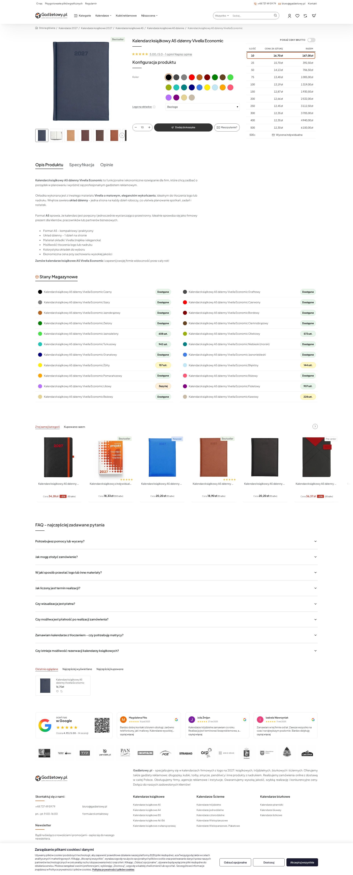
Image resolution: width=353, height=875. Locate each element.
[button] (122, 135)
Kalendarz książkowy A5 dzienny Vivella (214, 483)
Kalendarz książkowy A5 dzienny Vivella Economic (70, 681)
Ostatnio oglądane (46, 669)
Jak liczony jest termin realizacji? (57, 588)
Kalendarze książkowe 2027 (96, 28)
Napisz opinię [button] (183, 54)
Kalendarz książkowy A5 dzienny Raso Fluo (162, 483)
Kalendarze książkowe (149, 796)
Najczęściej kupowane (110, 669)
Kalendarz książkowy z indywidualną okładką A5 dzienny (111, 483)
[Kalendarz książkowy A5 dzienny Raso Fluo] (162, 457)
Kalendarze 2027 (68, 28)
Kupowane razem (74, 426)
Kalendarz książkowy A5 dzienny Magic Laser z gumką (59, 483)
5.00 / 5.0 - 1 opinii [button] (162, 54)
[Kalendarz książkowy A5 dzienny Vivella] (213, 457)
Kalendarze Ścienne (210, 796)
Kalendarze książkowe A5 (130, 28)
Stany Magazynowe (59, 276)
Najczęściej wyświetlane (77, 669)
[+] (149, 127)
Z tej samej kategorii (47, 426)
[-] (136, 127)
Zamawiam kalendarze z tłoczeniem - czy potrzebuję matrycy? (79, 635)
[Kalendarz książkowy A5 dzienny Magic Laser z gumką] (59, 457)
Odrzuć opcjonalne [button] (235, 862)
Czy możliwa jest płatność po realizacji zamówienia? (71, 619)
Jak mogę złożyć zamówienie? (56, 557)
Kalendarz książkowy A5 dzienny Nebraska (265, 483)
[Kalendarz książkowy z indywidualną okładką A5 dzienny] (110, 457)
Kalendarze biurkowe (275, 796)
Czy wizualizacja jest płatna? (55, 604)
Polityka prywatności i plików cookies (113, 869)
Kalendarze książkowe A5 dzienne (165, 28)
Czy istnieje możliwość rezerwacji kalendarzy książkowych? (77, 651)
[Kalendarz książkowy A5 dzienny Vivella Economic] (45, 685)
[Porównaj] (306, 15)
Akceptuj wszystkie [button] (302, 862)
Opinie (106, 164)
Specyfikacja (81, 164)
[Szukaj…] (275, 15)
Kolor (135, 76)
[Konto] (290, 15)
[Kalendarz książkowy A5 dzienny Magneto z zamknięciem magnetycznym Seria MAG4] (316, 457)
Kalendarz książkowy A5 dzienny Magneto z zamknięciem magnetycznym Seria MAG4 (317, 483)
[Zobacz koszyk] (314, 15)
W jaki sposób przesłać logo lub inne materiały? (68, 572)
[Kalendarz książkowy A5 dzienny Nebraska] (265, 457)
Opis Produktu (49, 164)
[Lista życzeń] (298, 15)
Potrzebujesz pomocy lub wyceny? (60, 541)
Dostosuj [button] (268, 862)
